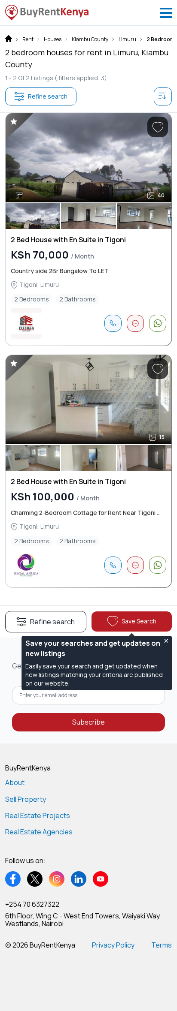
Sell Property (25, 799)
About (14, 782)
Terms (161, 945)
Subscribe (88, 722)
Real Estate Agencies (39, 832)
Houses (52, 39)
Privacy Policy (113, 945)
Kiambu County (90, 39)
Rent (28, 39)
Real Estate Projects (37, 815)
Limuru (127, 39)
